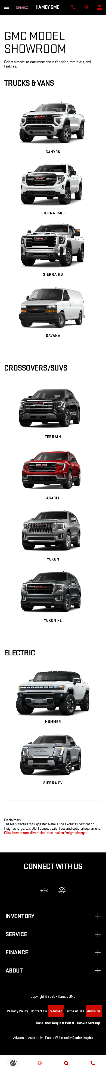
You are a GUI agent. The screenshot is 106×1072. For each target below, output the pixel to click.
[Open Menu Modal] (6, 7)
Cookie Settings (89, 1023)
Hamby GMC (67, 996)
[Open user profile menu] (99, 7)
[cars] (44, 890)
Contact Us (39, 1011)
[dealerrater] (62, 890)
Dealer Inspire (82, 1037)
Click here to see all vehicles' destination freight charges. (46, 832)
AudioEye (94, 1011)
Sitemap (56, 1011)
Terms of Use (74, 1011)
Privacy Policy (17, 1011)
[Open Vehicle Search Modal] (66, 1063)
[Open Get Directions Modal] (86, 7)
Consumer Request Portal (55, 1023)
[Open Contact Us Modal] (73, 7)
